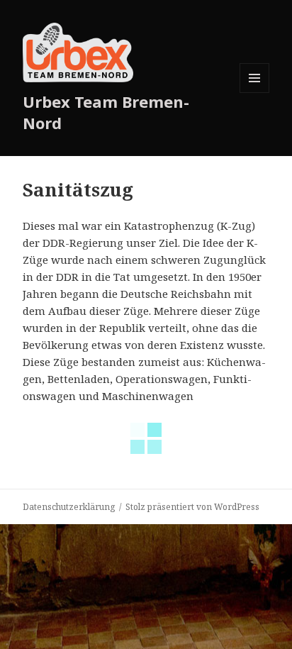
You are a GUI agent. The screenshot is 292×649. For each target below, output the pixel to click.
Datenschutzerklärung (69, 507)
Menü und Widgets (254, 92)
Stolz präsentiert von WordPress (192, 507)
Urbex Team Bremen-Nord (106, 112)
